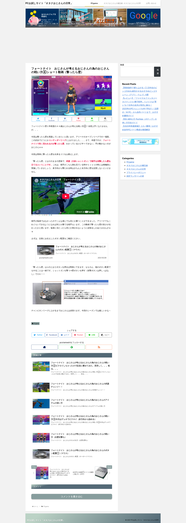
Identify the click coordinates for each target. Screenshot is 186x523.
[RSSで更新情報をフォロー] (99, 347)
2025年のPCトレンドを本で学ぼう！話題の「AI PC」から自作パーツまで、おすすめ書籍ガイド (140, 112)
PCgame (36, 323)
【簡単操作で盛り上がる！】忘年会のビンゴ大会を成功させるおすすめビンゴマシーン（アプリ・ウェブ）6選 (139, 91)
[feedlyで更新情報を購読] (72, 347)
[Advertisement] (93, 45)
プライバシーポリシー (136, 172)
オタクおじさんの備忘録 (137, 165)
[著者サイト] (44, 347)
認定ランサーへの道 (135, 176)
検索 (122, 65)
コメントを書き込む (72, 496)
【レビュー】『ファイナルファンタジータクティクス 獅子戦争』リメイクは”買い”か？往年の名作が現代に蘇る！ (139, 101)
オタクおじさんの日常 (136, 169)
